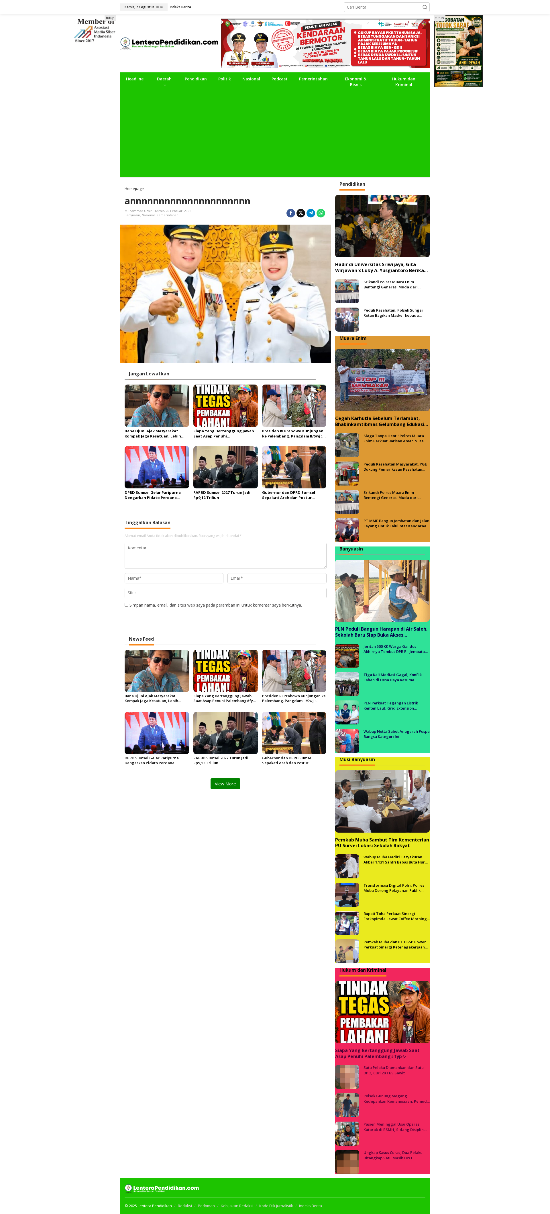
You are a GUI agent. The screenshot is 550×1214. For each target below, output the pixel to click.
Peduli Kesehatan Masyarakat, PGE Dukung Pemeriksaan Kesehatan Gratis (395, 467)
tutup (110, 17)
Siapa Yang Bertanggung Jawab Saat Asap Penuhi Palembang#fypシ (223, 433)
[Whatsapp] (321, 213)
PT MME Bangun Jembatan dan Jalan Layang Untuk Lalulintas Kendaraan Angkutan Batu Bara (396, 523)
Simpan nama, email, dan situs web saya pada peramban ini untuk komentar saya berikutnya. (215, 605)
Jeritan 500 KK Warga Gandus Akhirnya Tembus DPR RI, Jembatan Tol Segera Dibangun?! (395, 649)
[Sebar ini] (290, 213)
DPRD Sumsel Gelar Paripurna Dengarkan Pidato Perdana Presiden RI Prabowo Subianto (154, 495)
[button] (425, 7)
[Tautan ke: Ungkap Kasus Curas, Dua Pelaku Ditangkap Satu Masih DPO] (347, 1161)
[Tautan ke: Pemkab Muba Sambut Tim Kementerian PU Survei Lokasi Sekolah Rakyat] (382, 801)
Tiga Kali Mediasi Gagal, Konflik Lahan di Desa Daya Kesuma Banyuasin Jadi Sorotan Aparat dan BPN (395, 677)
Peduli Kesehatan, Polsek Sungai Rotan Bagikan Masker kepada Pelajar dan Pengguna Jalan (393, 313)
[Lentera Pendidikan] (170, 42)
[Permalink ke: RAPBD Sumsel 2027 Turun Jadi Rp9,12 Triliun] (225, 466)
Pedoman (206, 1205)
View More (225, 784)
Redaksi (185, 1205)
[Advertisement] (275, 134)
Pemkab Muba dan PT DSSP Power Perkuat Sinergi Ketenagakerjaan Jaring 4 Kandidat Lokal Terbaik (395, 944)
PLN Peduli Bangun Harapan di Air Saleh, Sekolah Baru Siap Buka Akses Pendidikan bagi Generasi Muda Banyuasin (381, 632)
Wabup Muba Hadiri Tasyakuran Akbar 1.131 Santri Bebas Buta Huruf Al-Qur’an (396, 859)
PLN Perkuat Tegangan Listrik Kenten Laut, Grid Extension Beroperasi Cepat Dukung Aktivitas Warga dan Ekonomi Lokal (395, 705)
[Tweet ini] (300, 213)
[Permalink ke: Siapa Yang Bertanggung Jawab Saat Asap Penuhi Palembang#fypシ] (225, 405)
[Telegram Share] (311, 213)
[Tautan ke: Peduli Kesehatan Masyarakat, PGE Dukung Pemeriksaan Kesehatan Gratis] (347, 473)
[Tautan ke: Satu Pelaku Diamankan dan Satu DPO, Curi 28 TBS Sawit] (347, 1076)
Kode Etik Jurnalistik (276, 1205)
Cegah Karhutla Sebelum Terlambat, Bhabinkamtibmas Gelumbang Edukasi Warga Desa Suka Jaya (379, 421)
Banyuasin (132, 215)
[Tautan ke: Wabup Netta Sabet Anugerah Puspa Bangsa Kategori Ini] (347, 740)
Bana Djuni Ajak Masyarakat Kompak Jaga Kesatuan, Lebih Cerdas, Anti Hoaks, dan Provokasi (153, 433)
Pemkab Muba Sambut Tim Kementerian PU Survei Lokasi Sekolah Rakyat (382, 843)
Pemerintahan (167, 215)
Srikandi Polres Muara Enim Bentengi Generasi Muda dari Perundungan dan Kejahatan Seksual (391, 284)
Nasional (148, 215)
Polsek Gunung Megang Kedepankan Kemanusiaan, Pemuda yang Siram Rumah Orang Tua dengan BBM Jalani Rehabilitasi (396, 1098)
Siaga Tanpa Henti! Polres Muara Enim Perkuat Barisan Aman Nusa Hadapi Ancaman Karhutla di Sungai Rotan (394, 438)
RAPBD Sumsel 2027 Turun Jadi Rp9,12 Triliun (221, 495)
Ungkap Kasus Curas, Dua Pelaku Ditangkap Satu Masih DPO (393, 1155)
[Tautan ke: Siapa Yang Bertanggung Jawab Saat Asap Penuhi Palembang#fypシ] (382, 1012)
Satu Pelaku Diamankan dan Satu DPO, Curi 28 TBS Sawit (394, 1070)
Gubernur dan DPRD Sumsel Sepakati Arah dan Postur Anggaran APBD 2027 (288, 495)
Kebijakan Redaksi (237, 1205)
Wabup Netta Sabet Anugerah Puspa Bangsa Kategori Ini (397, 734)
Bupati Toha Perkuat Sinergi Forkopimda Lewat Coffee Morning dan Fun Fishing (395, 916)
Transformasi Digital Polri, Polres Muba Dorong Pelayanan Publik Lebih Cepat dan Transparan (394, 888)
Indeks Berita (310, 1205)
